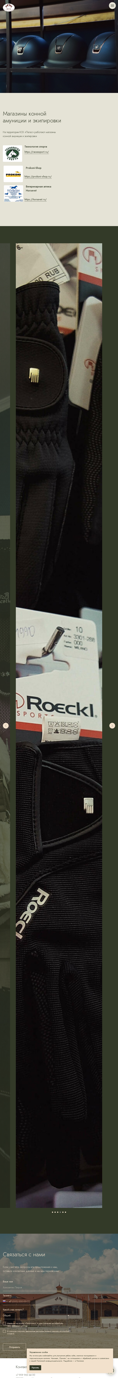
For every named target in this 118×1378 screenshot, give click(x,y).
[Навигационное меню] (112, 6)
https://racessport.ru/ (36, 817)
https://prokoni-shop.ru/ (38, 841)
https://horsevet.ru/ (35, 864)
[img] (9, 8)
